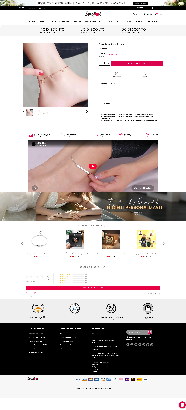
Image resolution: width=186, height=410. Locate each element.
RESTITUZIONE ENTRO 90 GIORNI (139, 121)
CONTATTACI (141, 8)
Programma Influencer (68, 345)
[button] (136, 14)
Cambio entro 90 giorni (37, 337)
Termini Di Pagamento (36, 349)
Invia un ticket (96, 333)
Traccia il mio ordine (36, 333)
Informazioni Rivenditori (68, 349)
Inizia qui (95, 365)
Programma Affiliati (67, 341)
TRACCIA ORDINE (158, 8)
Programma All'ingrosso (68, 337)
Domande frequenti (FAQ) (38, 345)
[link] (32, 21)
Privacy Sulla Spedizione (37, 353)
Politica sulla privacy (36, 341)
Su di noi (63, 333)
